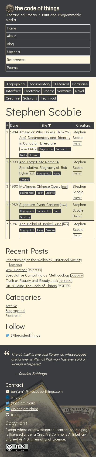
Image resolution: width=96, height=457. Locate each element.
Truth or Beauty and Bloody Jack (32, 280)
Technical (48, 98)
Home (11, 28)
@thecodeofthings (25, 335)
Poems (12, 67)
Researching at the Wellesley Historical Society (44, 259)
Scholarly (30, 98)
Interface (13, 90)
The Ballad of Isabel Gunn (40, 223)
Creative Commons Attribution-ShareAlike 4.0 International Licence (46, 436)
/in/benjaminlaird (24, 408)
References (16, 59)
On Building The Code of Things (31, 285)
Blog (10, 43)
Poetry (49, 90)
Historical (61, 83)
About (11, 35)
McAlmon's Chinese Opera (40, 186)
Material (14, 51)
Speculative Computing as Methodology (37, 275)
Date (14, 125)
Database (80, 83)
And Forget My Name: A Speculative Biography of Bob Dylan (43, 167)
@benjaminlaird (23, 403)
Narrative (64, 90)
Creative (13, 98)
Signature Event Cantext (39, 204)
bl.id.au (16, 397)
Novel (79, 90)
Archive (11, 305)
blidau (16, 414)
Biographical (15, 83)
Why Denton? (16, 269)
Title (43, 125)
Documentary (39, 83)
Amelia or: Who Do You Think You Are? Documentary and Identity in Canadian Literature (44, 137)
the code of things (37, 8)
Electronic (32, 90)
